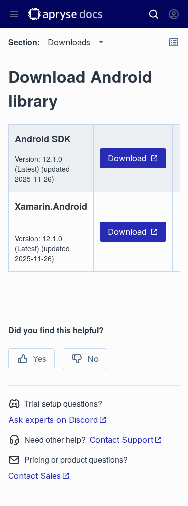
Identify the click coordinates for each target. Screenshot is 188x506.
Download (127, 158)
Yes (39, 359)
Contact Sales (34, 476)
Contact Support (121, 440)
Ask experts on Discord (53, 420)
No (93, 359)
